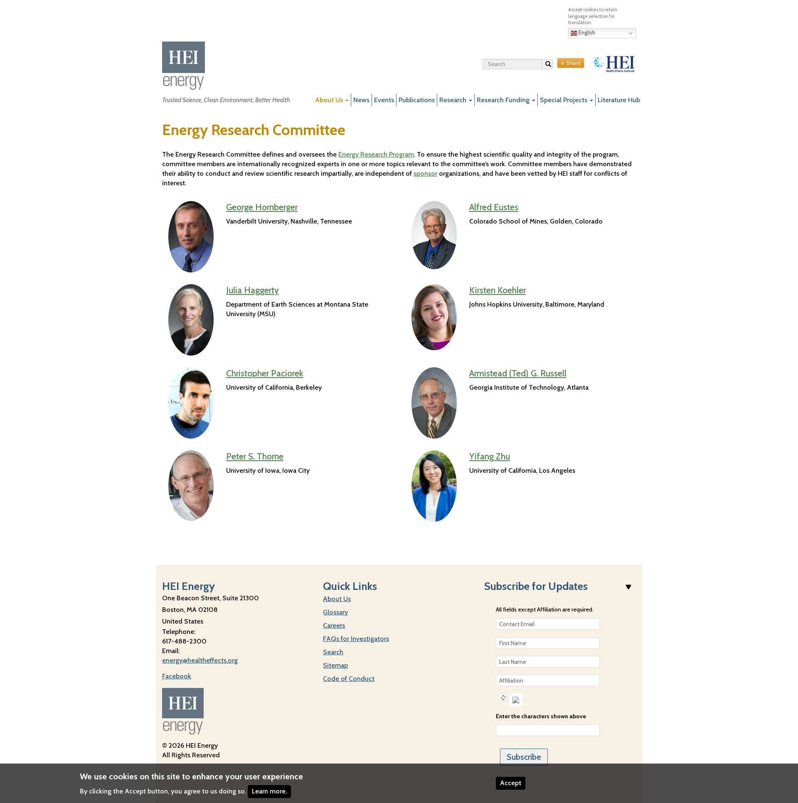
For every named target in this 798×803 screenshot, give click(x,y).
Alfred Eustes (493, 207)
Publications (417, 100)
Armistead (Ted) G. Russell (517, 373)
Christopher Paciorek (264, 373)
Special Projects (564, 100)
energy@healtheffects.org (200, 660)
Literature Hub (619, 100)
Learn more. (269, 791)
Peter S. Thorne (254, 456)
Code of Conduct (348, 679)
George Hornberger (262, 207)
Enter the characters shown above (541, 716)
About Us (330, 100)
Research (453, 100)
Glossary (335, 612)
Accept (510, 783)
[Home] (183, 65)
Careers (334, 625)
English (586, 32)
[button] (503, 697)
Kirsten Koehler (497, 290)
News (361, 100)
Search (552, 65)
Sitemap (335, 665)
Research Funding (504, 100)
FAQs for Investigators (356, 639)
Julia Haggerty (252, 290)
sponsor (425, 173)
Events (384, 100)
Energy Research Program (376, 154)
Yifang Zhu (489, 456)
